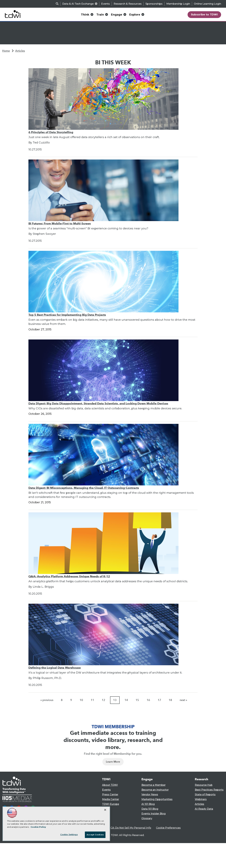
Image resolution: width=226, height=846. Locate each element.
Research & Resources (128, 3)
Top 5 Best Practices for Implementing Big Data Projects (67, 315)
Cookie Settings (69, 834)
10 (81, 700)
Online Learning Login (207, 3)
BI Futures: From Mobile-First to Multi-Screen (59, 223)
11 (92, 700)
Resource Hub (203, 784)
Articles (20, 50)
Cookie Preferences (168, 827)
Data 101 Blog (149, 808)
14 (126, 700)
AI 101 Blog (148, 804)
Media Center (110, 799)
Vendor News (149, 794)
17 (159, 700)
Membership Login (178, 3)
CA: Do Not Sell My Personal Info (131, 827)
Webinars (201, 799)
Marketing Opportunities (156, 799)
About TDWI (110, 784)
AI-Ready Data (204, 808)
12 (103, 700)
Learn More (113, 761)
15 (137, 700)
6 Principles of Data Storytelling (50, 132)
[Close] (105, 809)
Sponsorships (154, 3)
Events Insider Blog (153, 813)
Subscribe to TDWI (204, 14)
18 (170, 700)
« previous (46, 700)
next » (183, 700)
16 (148, 700)
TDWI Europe (110, 804)
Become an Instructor (155, 789)
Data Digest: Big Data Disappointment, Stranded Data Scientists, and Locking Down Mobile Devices (98, 403)
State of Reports (205, 794)
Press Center (110, 794)
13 (115, 700)
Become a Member (153, 784)
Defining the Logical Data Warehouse (54, 667)
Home (6, 50)
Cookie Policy (38, 827)
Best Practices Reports (209, 789)
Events (105, 3)
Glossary (146, 818)
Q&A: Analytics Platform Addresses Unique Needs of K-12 (69, 576)
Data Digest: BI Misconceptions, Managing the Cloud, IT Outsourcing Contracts (83, 488)
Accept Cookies (95, 834)
